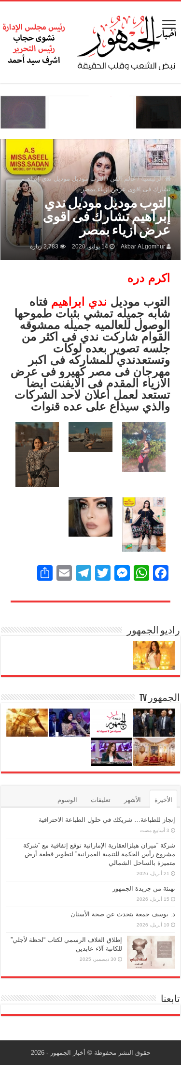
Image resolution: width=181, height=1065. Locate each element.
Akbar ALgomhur (143, 246)
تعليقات (101, 799)
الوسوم (67, 799)
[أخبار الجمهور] (90, 40)
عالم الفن (123, 178)
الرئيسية (153, 178)
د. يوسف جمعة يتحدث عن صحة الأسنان (122, 914)
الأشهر (132, 799)
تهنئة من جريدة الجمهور (143, 888)
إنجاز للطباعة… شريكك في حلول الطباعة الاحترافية (107, 819)
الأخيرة (163, 799)
